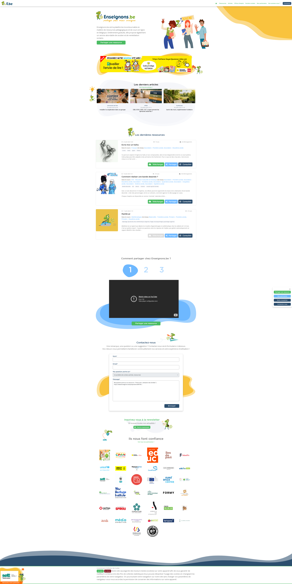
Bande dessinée (126, 186)
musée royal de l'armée (152, 186)
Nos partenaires (262, 3)
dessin (137, 186)
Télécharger (157, 164)
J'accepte (100, 571)
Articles (230, 3)
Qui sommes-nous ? (274, 3)
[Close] (290, 289)
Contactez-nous (282, 304)
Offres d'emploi (239, 3)
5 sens (124, 150)
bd (133, 186)
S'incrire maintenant (142, 427)
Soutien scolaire (250, 3)
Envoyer (172, 406)
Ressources (222, 3)
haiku (128, 150)
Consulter (186, 164)
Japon (133, 150)
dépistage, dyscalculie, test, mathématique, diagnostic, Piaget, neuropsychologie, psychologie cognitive (148, 221)
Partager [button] (172, 164)
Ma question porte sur (121, 371)
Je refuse (107, 571)
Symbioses (179, 105)
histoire (143, 186)
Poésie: (139, 150)
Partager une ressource (111, 42)
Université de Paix (112, 105)
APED (146, 105)
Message (116, 379)
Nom (115, 356)
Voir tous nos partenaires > (146, 442)
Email (115, 364)
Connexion (287, 3)
